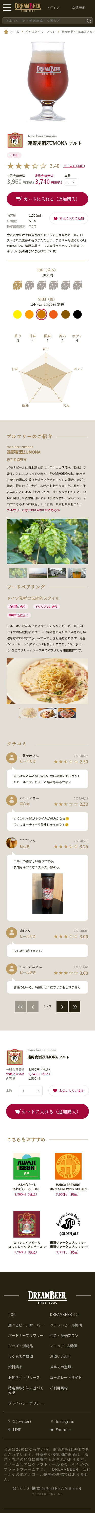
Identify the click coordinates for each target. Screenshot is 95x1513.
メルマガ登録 (60, 1366)
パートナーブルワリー (25, 1335)
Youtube (63, 1430)
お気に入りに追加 (71, 218)
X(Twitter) (22, 1421)
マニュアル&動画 (63, 1345)
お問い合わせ (60, 1356)
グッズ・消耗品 (20, 1345)
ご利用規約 (59, 1387)
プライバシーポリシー (26, 1403)
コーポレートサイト (66, 1377)
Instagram (65, 1421)
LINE (17, 1430)
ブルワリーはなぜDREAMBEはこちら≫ (33, 510)
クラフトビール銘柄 (66, 1325)
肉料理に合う (17, 606)
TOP (11, 1314)
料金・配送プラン (64, 1335)
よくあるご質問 (20, 1356)
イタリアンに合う (46, 606)
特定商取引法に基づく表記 (26, 1390)
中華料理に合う (18, 615)
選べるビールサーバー (26, 1325)
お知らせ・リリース (24, 1377)
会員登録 (79, 7)
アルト (14, 155)
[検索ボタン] (88, 20)
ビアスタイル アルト (40, 31)
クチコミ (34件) (74, 165)
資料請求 (15, 1366)
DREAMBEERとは (64, 1314)
